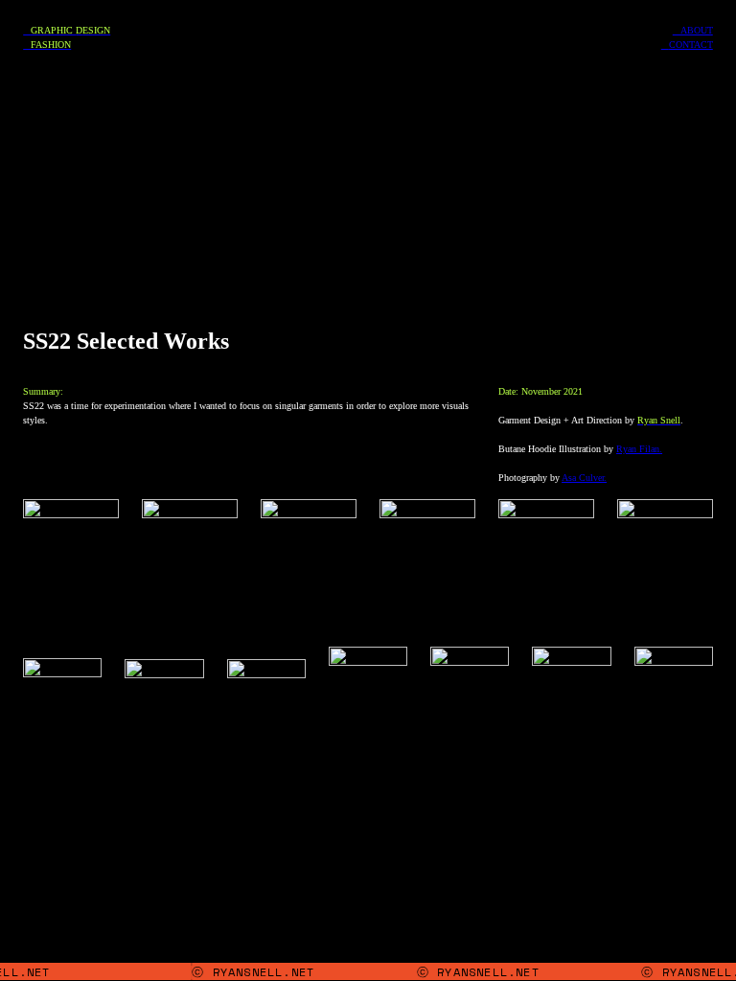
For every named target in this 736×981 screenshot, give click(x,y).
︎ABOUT (693, 30)
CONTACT (691, 44)
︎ (665, 44)
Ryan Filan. (639, 449)
